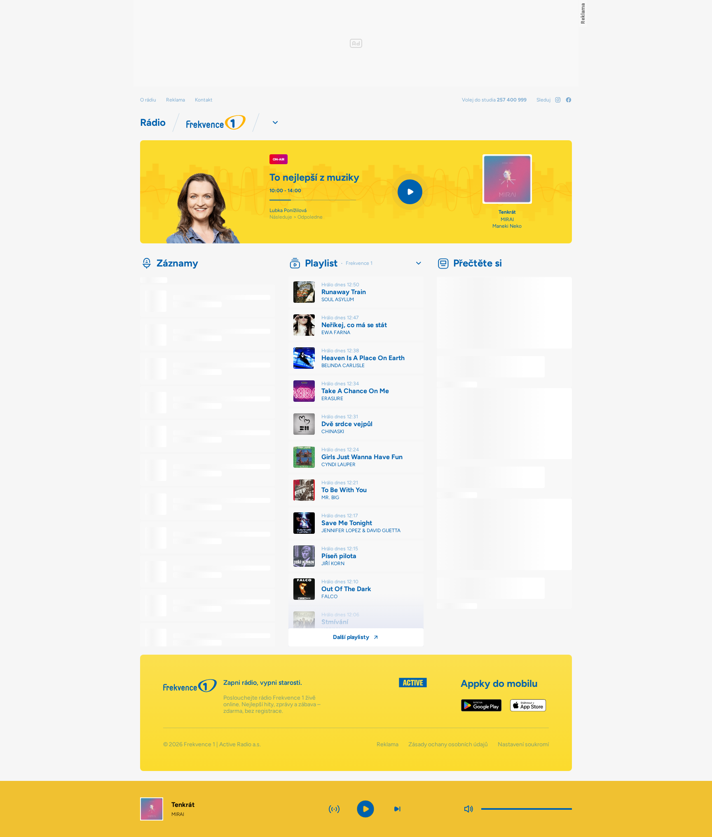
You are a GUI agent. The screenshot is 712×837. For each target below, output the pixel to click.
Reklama (175, 100)
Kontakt (204, 100)
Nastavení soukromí (523, 744)
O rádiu (148, 100)
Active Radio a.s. (240, 744)
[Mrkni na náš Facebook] (568, 100)
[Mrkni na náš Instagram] (558, 100)
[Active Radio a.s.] (413, 696)
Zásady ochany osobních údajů (448, 744)
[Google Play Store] (481, 705)
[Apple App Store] (528, 705)
